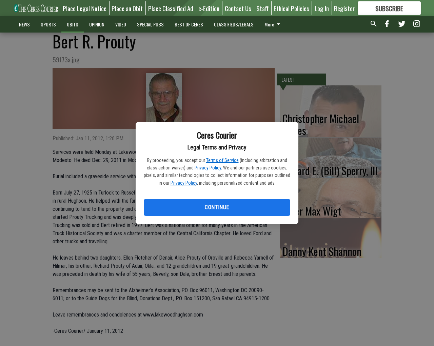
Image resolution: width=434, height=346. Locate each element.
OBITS (72, 24)
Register (344, 8)
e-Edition (208, 8)
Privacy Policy (208, 167)
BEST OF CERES (189, 24)
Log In (322, 8)
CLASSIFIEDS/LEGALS (234, 24)
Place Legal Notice (84, 8)
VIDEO (120, 24)
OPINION (96, 24)
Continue (217, 207)
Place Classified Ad (170, 8)
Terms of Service (222, 160)
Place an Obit (127, 8)
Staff (262, 8)
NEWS (24, 24)
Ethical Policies (291, 8)
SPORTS (48, 24)
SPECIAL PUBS (150, 24)
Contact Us (238, 8)
